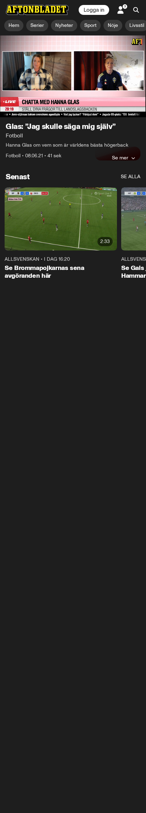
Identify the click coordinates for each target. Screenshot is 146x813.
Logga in (94, 10)
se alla (130, 177)
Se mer (120, 157)
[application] (73, 76)
